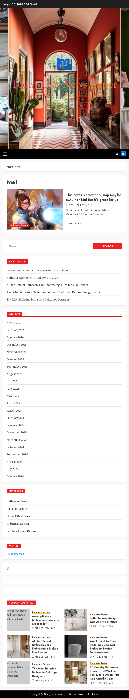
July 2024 (12, 469)
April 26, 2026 (42, 657)
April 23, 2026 (100, 683)
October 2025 (15, 359)
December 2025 (17, 344)
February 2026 (16, 330)
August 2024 (15, 462)
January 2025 (15, 425)
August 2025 (15, 374)
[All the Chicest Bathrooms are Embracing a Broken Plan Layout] (18, 646)
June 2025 (13, 388)
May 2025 (13, 396)
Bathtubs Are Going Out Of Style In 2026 (32, 278)
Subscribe (123, 153)
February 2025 (16, 418)
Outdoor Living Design (21, 531)
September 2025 (17, 366)
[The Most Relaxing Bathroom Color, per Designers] (18, 672)
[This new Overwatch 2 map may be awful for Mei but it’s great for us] (35, 209)
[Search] (117, 154)
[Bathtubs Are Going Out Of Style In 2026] (75, 620)
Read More (75, 223)
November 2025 (17, 352)
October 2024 (15, 447)
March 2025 (14, 410)
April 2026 (13, 323)
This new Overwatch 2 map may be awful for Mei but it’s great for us (93, 197)
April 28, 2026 (42, 628)
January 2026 (15, 337)
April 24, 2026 (42, 680)
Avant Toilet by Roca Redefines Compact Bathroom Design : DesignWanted (54, 292)
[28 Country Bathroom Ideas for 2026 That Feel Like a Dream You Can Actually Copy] (75, 672)
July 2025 (12, 381)
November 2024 (17, 440)
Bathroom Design (18, 501)
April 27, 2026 (100, 626)
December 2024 (17, 432)
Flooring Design (17, 509)
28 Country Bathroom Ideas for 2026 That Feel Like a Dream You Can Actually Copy (104, 672)
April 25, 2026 (100, 657)
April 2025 (13, 403)
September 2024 (17, 454)
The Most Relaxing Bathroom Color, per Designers (39, 299)
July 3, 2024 (86, 205)
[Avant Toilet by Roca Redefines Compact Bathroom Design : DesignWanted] (75, 646)
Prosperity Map (15, 554)
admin (72, 205)
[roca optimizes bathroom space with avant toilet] (18, 620)
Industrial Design (19, 225)
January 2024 (15, 476)
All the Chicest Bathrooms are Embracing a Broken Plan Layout (47, 285)
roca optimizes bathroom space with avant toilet (38, 270)
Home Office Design (19, 516)
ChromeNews (75, 694)
